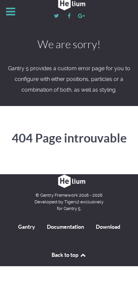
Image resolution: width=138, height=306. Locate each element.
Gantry (26, 227)
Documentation (65, 227)
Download (108, 227)
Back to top (65, 255)
